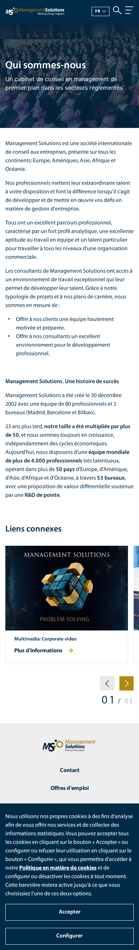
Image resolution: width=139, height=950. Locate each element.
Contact (69, 770)
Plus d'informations (38, 651)
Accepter (70, 912)
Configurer (69, 936)
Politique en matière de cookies (58, 868)
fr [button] (98, 11)
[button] (107, 686)
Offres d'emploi (70, 788)
